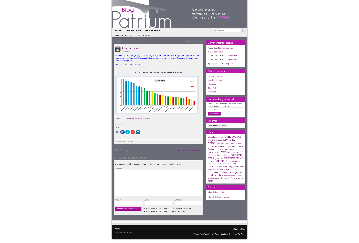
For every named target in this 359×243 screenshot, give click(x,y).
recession (227, 176)
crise (212, 142)
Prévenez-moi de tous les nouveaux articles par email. (164, 211)
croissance (230, 149)
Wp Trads (241, 234)
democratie (213, 152)
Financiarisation (233, 161)
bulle (209, 140)
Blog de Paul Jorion (216, 192)
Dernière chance (215, 80)
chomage (219, 140)
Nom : (118, 200)
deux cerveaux (232, 152)
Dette (223, 151)
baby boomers (218, 137)
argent (210, 137)
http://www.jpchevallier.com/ (137, 118)
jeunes (219, 169)
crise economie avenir (223, 146)
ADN (132, 35)
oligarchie (237, 172)
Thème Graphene (221, 234)
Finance (219, 160)
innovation (222, 167)
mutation (228, 169)
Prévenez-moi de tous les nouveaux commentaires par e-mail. (167, 208)
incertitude (234, 163)
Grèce (226, 163)
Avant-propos (121, 35)
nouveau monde (219, 172)
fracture (211, 164)
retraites (238, 176)
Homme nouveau (225, 48)
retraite (232, 176)
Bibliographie (144, 35)
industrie (213, 166)
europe (211, 161)
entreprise (219, 158)
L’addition (232, 56)
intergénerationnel (235, 166)
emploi (211, 157)
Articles (127, 51)
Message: (119, 168)
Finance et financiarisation (193, 42)
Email (147, 200)
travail (228, 178)
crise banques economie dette (229, 143)
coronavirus (229, 139)
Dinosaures (213, 155)
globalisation (219, 164)
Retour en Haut (238, 229)
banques (230, 136)
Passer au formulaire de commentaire (187, 151)
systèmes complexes (217, 178)
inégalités (211, 170)
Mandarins (232, 60)
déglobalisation (224, 155)
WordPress (208, 234)
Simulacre (218, 52)
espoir (239, 157)
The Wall (212, 88)
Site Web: (178, 200)
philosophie (215, 175)
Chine (213, 140)
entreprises (229, 157)
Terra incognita (226, 63)
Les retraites (119, 42)
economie (236, 154)
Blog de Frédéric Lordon (218, 197)
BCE (239, 136)
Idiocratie (212, 84)
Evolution (212, 92)
